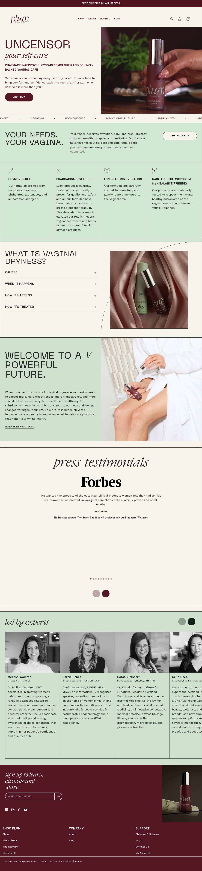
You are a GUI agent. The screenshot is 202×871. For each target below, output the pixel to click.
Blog (71, 840)
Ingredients (9, 852)
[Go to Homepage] (19, 18)
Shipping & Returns (147, 834)
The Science (179, 136)
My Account (143, 852)
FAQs (139, 840)
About (72, 834)
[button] (172, 18)
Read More (101, 512)
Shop (6, 834)
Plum (7, 861)
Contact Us (142, 846)
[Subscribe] (58, 796)
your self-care (26, 55)
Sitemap (78, 861)
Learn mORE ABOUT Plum (19, 427)
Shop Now (19, 97)
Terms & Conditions (63, 861)
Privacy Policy (46, 861)
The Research (11, 846)
